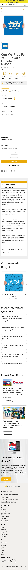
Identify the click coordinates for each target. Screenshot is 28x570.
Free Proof (3, 532)
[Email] (4, 171)
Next (25, 284)
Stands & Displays (5, 516)
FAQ (2, 538)
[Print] (6, 171)
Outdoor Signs (4, 520)
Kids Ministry (4, 509)
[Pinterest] (14, 171)
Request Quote (4, 534)
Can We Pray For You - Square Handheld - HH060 (14, 295)
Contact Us (6, 479)
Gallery (2, 554)
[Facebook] (2, 171)
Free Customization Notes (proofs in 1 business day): (12, 119)
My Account (4, 545)
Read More (8, 400)
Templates (3, 548)
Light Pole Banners (5, 513)
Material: (4, 95)
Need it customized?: (7, 111)
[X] (9, 171)
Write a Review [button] (19, 67)
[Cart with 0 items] (25, 5)
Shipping (3, 550)
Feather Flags (4, 511)
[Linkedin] (11, 171)
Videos (2, 552)
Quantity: (14, 153)
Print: (3, 103)
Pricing (2, 547)
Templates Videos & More (7, 522)
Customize (3, 518)
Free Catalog (4, 531)
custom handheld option (8, 214)
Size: (3, 87)
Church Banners (4, 507)
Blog (2, 539)
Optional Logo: (5, 137)
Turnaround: (5, 145)
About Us (3, 527)
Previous (2, 284)
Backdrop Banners (5, 514)
